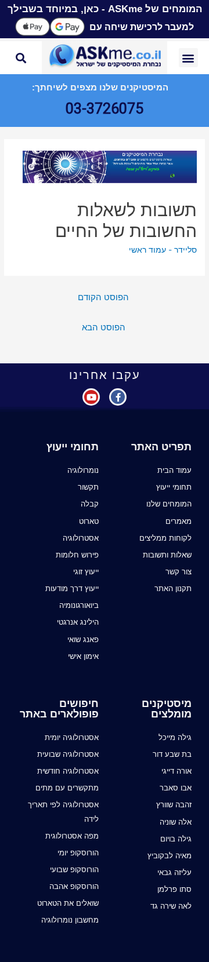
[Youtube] (91, 397)
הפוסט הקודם (103, 297)
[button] (188, 57)
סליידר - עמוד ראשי (163, 249)
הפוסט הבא (103, 327)
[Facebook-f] (118, 397)
